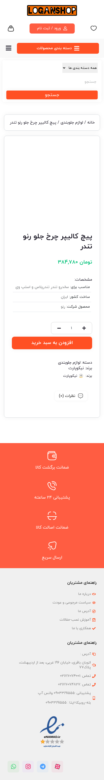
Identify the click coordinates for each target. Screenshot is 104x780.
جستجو (52, 95)
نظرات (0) (67, 396)
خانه (91, 122)
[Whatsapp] (13, 766)
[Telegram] (42, 766)
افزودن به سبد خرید (52, 342)
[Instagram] (28, 766)
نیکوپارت (76, 368)
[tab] (71, 396)
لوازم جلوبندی (72, 122)
